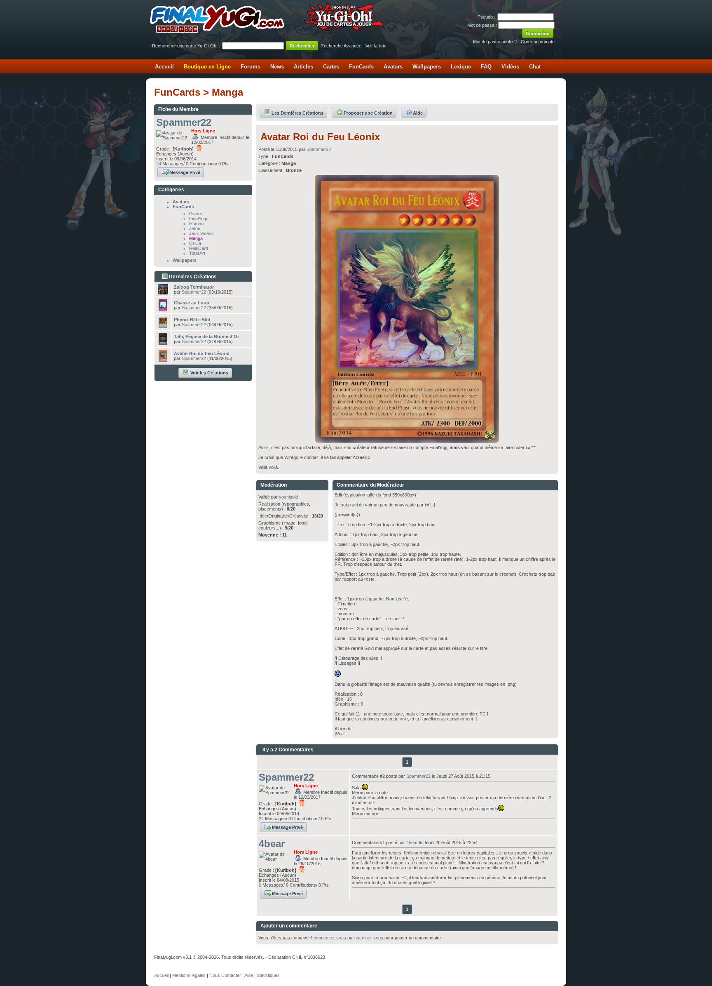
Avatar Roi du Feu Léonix (201, 353)
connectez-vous (330, 937)
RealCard (198, 248)
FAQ (486, 67)
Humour (197, 223)
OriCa (195, 243)
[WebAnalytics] (170, 966)
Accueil (164, 67)
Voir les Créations (209, 372)
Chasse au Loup (191, 302)
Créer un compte (538, 41)
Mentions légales (189, 975)
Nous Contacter (225, 975)
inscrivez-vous (368, 937)
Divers (195, 213)
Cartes (331, 67)
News (277, 67)
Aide (418, 113)
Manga (196, 238)
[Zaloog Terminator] (163, 291)
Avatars (393, 67)
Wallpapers (426, 67)
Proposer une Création (368, 113)
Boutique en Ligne (207, 67)
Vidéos (510, 67)
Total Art (197, 253)
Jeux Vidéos (201, 233)
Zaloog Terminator (194, 287)
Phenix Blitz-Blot (192, 319)
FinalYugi (198, 218)
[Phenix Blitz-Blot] (163, 325)
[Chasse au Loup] (163, 308)
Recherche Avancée (341, 45)
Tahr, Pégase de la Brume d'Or (206, 336)
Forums (250, 67)
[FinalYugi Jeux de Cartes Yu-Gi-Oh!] (267, 31)
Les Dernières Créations (297, 113)
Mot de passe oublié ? (495, 41)
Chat (535, 67)
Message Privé (184, 172)
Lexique (461, 67)
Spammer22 (183, 122)
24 (158, 163)
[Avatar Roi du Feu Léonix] (163, 359)
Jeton (194, 228)
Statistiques (268, 975)
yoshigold (288, 496)
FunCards (361, 67)
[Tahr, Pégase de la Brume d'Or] (163, 342)
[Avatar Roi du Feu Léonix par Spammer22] (407, 440)
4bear (272, 843)
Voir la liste (375, 45)
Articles (303, 67)
